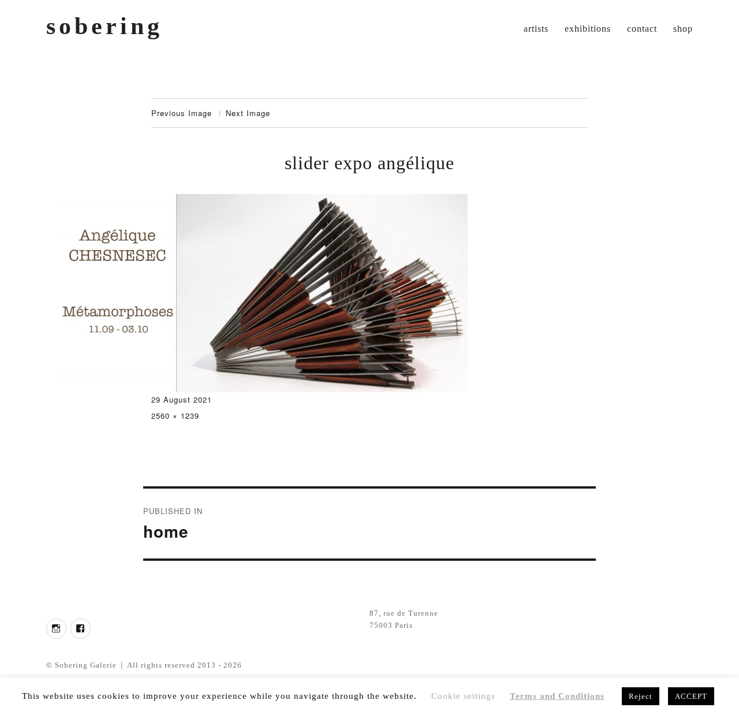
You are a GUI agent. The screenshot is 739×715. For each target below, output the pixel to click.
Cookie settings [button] (463, 696)
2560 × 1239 (175, 415)
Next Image (248, 112)
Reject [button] (640, 696)
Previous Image (181, 112)
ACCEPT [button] (691, 696)
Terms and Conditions (557, 696)
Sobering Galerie (86, 665)
